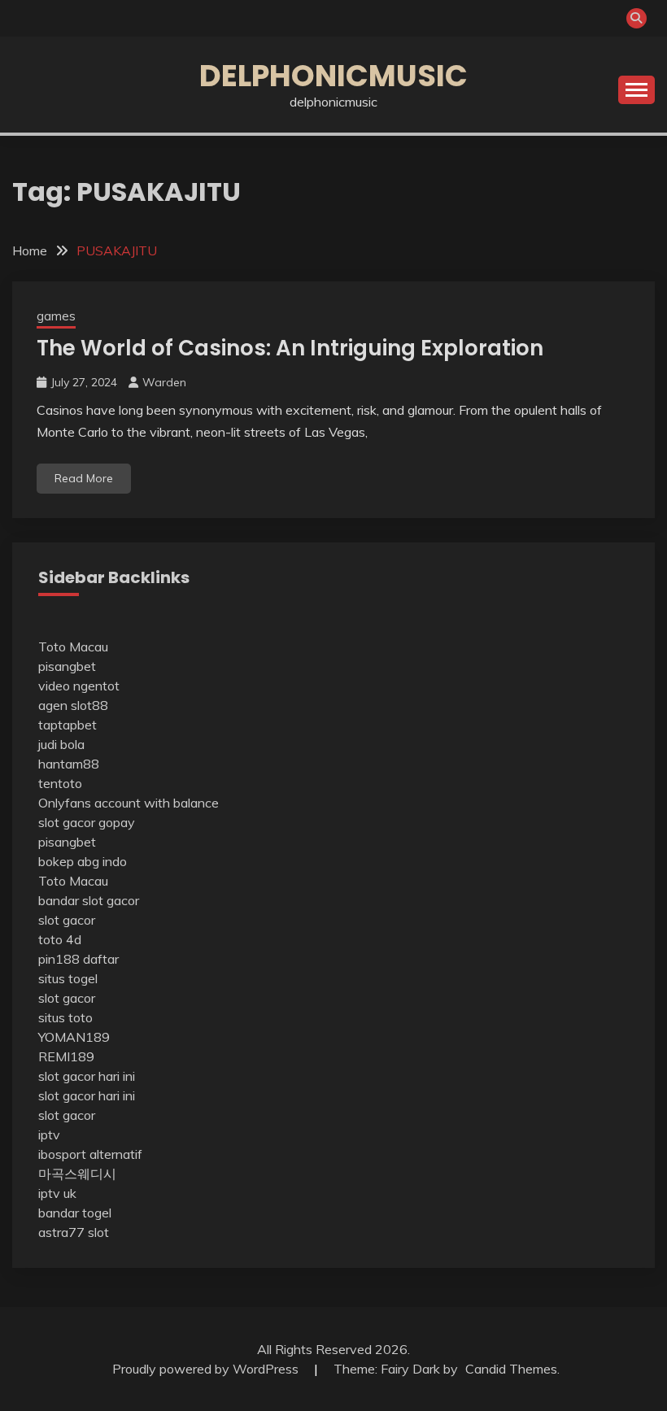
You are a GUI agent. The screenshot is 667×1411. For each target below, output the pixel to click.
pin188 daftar (78, 959)
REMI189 (66, 1056)
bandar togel (74, 1212)
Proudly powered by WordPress (207, 1369)
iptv (49, 1134)
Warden (164, 382)
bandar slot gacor (88, 900)
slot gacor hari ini (86, 1076)
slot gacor (66, 920)
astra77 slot (73, 1232)
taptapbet (67, 724)
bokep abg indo (82, 861)
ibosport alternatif (90, 1154)
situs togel (68, 978)
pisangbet (67, 666)
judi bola (61, 744)
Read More (83, 478)
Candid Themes (511, 1369)
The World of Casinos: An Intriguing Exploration (290, 348)
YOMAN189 (74, 1037)
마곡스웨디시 (77, 1173)
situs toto (65, 1017)
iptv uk (57, 1193)
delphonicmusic (333, 75)
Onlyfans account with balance (128, 803)
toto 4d (59, 939)
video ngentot (79, 685)
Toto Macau (73, 646)
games (56, 316)
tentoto (60, 783)
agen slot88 (73, 705)
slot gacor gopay (86, 822)
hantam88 (68, 764)
